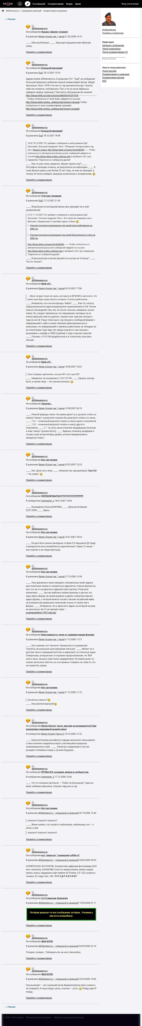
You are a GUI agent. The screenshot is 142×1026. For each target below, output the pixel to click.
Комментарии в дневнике (115, 74)
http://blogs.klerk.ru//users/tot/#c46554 (66, 150)
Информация (109, 29)
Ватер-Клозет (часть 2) (52, 734)
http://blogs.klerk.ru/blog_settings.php (53, 156)
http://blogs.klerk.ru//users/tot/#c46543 (46, 244)
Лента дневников (111, 48)
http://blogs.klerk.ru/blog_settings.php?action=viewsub (53, 102)
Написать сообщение (113, 45)
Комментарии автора (113, 77)
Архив (78, 4)
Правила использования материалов (68, 1017)
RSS (104, 81)
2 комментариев (55, 4)
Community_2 (47, 500)
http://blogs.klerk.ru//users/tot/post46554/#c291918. (52, 95)
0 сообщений (39, 4)
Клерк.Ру (20, 1017)
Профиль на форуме (112, 33)
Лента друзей (109, 71)
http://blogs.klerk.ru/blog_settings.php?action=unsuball (52, 109)
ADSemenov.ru (39, 28)
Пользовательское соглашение (38, 1017)
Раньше (11, 19)
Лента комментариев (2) (115, 52)
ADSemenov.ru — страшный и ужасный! (23, 11)
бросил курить (40, 150)
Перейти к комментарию (39, 52)
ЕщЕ (41, 72)
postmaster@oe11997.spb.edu (41, 612)
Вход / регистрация (130, 4)
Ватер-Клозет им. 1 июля (51, 36)
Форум (69, 4)
